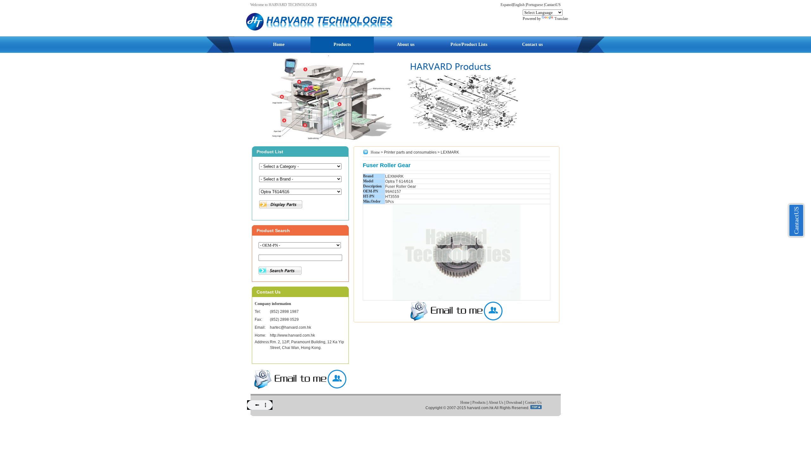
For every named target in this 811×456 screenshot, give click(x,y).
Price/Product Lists (468, 44)
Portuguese (534, 5)
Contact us (532, 44)
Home (278, 44)
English (519, 5)
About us (405, 44)
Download (514, 402)
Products (342, 44)
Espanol (507, 5)
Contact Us (533, 402)
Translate (561, 18)
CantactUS (553, 5)
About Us (496, 402)
